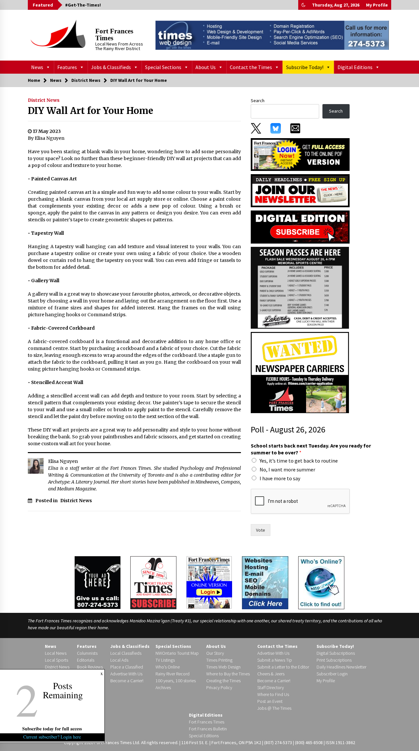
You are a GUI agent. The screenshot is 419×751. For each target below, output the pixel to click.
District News (44, 100)
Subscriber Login (332, 674)
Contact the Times (251, 67)
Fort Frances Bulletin (208, 729)
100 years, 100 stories (175, 681)
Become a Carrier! (126, 681)
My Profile (377, 5)
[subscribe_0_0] (300, 154)
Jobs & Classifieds (111, 67)
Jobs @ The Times (274, 708)
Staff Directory (270, 687)
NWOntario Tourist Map (177, 653)
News (37, 67)
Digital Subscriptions (336, 653)
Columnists (87, 653)
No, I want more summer (287, 469)
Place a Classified (126, 667)
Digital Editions (355, 67)
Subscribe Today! (304, 67)
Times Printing (219, 660)
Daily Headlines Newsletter (341, 667)
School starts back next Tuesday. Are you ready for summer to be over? (311, 449)
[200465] (300, 287)
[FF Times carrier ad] (300, 372)
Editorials (85, 660)
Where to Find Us (273, 694)
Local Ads (119, 660)
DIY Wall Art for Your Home (90, 111)
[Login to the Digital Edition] (209, 582)
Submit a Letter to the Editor (283, 667)
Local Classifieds (125, 653)
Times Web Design (223, 667)
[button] (303, 5)
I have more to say (280, 478)
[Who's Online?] (321, 582)
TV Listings (165, 660)
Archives (163, 687)
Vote (260, 530)
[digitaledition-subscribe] (300, 226)
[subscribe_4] (300, 190)
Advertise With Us (126, 674)
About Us (205, 67)
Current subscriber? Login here (52, 737)
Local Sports (56, 660)
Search (257, 100)
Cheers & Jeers (270, 674)
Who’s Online (167, 667)
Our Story (215, 653)
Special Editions (204, 736)
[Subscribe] (153, 583)
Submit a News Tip (274, 660)
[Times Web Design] (265, 582)
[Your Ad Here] (97, 582)
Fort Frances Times (114, 34)
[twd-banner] (272, 35)
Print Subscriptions (334, 660)
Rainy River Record (172, 674)
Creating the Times (223, 681)
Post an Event (269, 701)
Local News (55, 653)
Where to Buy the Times (228, 674)
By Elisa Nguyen (46, 138)
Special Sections (163, 67)
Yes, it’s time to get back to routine (299, 460)
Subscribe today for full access (52, 728)
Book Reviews (90, 667)
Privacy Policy (219, 687)
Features (67, 67)
